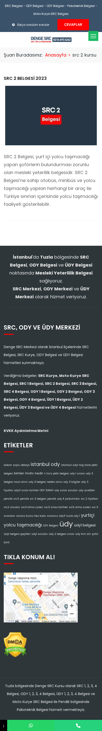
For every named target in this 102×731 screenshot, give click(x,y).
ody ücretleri (87, 490)
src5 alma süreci (80, 507)
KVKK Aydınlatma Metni (26, 430)
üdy (66, 524)
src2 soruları (12, 507)
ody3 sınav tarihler (26, 490)
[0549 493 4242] (31, 725)
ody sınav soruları (66, 490)
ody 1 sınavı (77, 473)
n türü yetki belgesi (56, 473)
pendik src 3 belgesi (33, 499)
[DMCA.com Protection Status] (15, 643)
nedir (39, 473)
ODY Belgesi (35, 6)
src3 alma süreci (32, 507)
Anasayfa (55, 55)
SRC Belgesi (14, 6)
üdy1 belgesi (85, 525)
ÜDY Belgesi (55, 6)
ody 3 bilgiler (71, 482)
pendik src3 (11, 499)
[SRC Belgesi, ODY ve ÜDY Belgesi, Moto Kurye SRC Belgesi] (51, 39)
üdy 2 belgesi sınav (61, 534)
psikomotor (72, 499)
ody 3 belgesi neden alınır (45, 482)
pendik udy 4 (55, 499)
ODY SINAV (46, 490)
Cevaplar (73, 24)
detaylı (25, 465)
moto (29, 473)
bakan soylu (12, 465)
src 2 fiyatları (89, 499)
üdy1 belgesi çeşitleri (17, 534)
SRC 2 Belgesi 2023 (25, 78)
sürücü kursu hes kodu (31, 516)
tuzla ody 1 (73, 516)
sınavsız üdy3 (56, 516)
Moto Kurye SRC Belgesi (51, 14)
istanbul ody (45, 464)
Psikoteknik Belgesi (81, 6)
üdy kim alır (83, 534)
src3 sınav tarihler (56, 507)
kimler (19, 473)
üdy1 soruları (39, 534)
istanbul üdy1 (69, 465)
